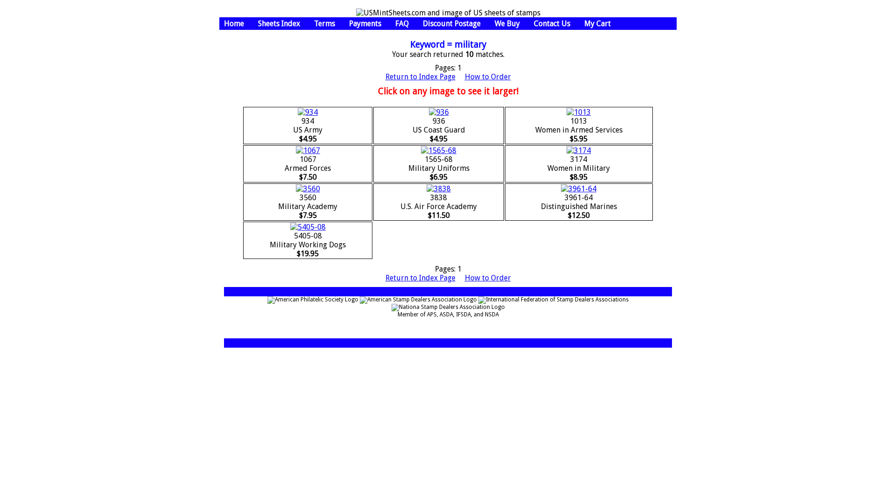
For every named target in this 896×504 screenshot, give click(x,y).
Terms (324, 23)
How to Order (488, 76)
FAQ (402, 23)
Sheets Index (279, 23)
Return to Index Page (420, 76)
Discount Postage (452, 23)
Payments (365, 23)
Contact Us (552, 23)
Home (234, 23)
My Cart (597, 23)
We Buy (507, 23)
